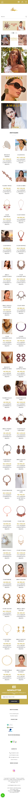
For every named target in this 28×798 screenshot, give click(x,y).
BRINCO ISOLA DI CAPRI (21, 460)
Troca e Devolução (14, 713)
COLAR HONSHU (21, 215)
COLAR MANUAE (7, 579)
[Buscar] (25, 16)
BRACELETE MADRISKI (7, 155)
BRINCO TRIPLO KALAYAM (21, 609)
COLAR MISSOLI (7, 245)
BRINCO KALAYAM (21, 579)
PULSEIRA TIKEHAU (7, 185)
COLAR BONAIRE (7, 521)
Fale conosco (14, 759)
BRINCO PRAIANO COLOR (7, 429)
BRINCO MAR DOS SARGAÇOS (21, 640)
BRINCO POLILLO (7, 550)
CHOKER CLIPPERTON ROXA (21, 337)
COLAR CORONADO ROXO (7, 337)
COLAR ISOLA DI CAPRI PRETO (7, 460)
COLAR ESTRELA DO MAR (7, 640)
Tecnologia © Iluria (14, 792)
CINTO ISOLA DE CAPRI (21, 491)
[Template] (17, 790)
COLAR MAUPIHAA (21, 245)
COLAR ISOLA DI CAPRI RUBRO (21, 429)
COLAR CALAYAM (7, 608)
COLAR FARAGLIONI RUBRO (21, 398)
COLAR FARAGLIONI (7, 490)
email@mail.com (15, 757)
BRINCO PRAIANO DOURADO (21, 671)
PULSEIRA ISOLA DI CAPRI (7, 398)
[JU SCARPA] (14, 9)
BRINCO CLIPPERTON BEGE (7, 275)
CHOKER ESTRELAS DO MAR (7, 671)
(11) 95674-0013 (15, 753)
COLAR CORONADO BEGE (21, 275)
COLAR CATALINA (21, 550)
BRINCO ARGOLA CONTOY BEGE (7, 306)
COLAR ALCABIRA (21, 185)
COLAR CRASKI (21, 305)
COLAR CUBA (21, 521)
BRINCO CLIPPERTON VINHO (21, 368)
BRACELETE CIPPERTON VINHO (7, 368)
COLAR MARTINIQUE (7, 215)
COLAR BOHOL (21, 155)
